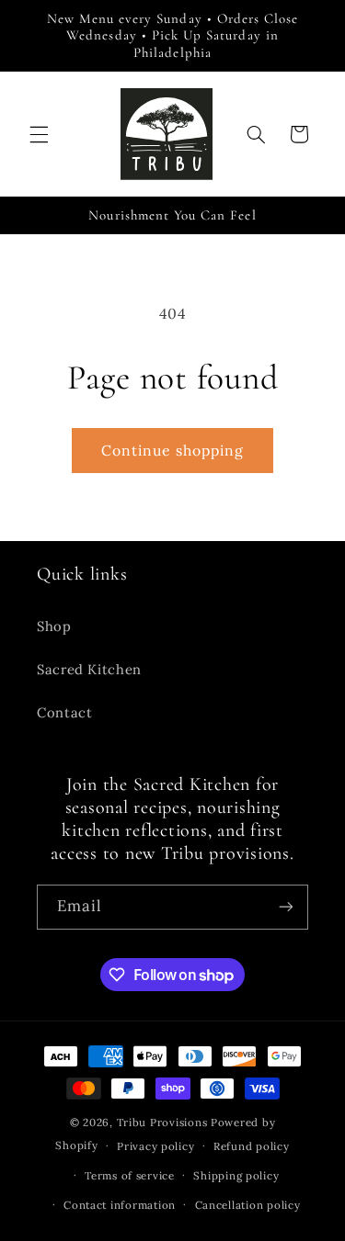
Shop (54, 626)
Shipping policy (236, 1175)
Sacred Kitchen (89, 669)
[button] (38, 134)
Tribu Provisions (162, 1122)
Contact (64, 712)
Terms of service (130, 1175)
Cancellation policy (248, 1205)
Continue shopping (173, 450)
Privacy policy (155, 1146)
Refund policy (251, 1146)
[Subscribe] (286, 907)
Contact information (119, 1205)
